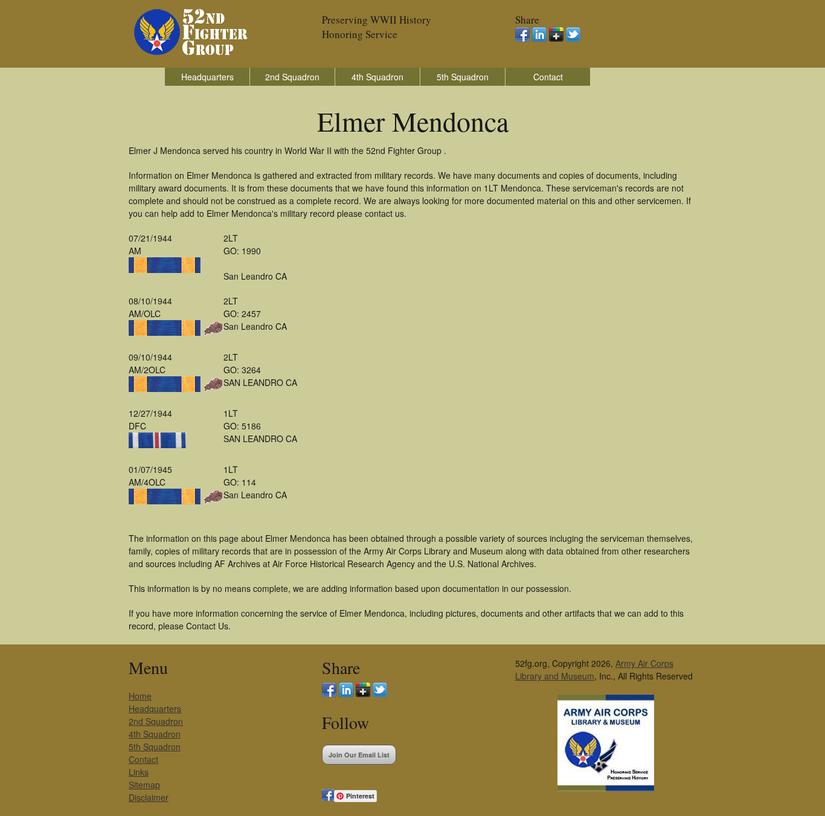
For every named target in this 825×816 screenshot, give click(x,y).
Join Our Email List (359, 754)
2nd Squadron (292, 77)
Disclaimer (149, 797)
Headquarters (207, 77)
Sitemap (144, 785)
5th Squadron (463, 77)
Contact (548, 77)
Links (139, 772)
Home (140, 696)
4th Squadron (377, 77)
